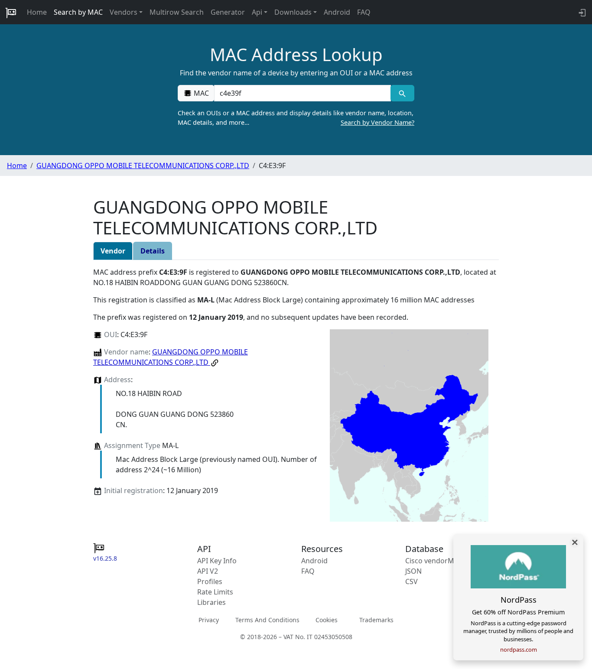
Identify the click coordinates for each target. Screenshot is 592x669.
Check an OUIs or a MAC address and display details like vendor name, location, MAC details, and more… (296, 118)
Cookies (327, 620)
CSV (411, 581)
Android (337, 12)
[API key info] (581, 12)
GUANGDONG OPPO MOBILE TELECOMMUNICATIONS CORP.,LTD (142, 165)
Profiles (209, 581)
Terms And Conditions (267, 620)
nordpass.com (518, 649)
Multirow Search (177, 12)
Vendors (123, 12)
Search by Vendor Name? (377, 122)
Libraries (211, 602)
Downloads (293, 12)
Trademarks (376, 620)
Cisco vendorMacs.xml (441, 560)
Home (37, 12)
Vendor (113, 251)
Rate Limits (215, 592)
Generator (228, 12)
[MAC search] (402, 93)
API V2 (207, 571)
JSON (413, 571)
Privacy (208, 620)
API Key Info (217, 560)
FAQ (364, 12)
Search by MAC (78, 12)
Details (152, 251)
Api (257, 12)
